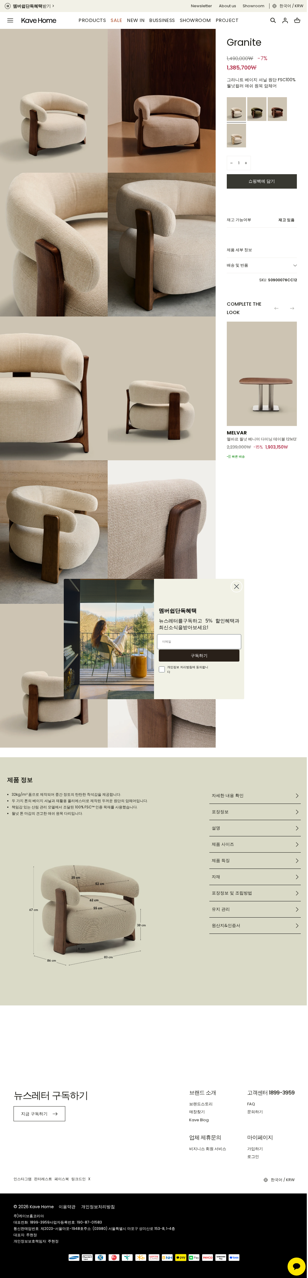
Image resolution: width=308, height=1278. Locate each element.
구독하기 (197, 656)
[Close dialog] (234, 586)
